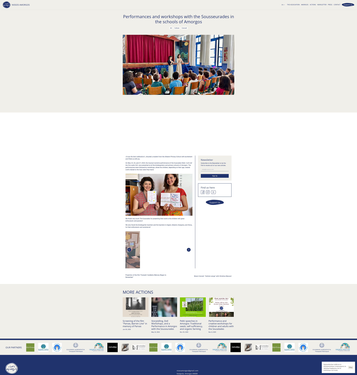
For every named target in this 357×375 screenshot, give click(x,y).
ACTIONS (313, 5)
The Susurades (145, 219)
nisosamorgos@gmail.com (187, 371)
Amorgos (304, 5)
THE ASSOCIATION (293, 5)
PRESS (330, 5)
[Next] (189, 250)
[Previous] (129, 250)
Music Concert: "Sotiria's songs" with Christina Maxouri (212, 276)
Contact (337, 5)
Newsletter (322, 5)
